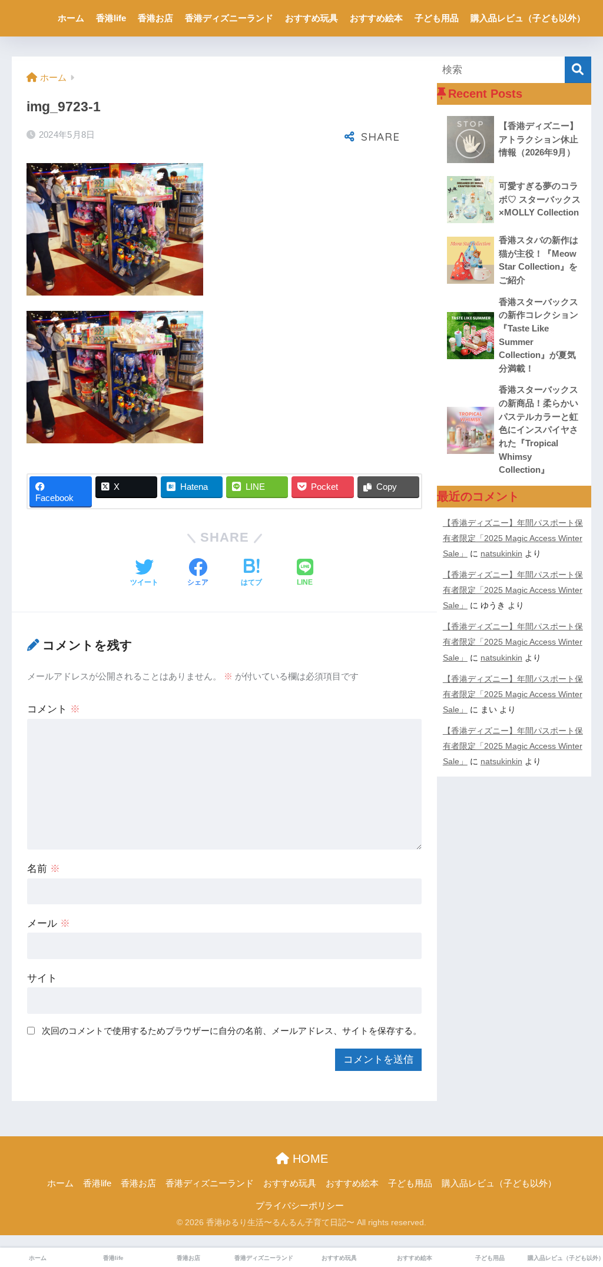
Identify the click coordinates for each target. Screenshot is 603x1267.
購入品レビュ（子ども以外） (528, 18)
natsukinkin (501, 553)
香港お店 (155, 18)
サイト (42, 978)
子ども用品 (437, 18)
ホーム (71, 18)
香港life (111, 18)
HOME (308, 1158)
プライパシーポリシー (300, 1205)
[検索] (578, 70)
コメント (53, 709)
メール (48, 923)
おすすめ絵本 (376, 18)
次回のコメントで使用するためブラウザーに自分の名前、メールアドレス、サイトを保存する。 (232, 1031)
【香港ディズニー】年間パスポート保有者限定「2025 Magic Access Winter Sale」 (513, 538)
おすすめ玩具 (311, 18)
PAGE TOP (578, 1219)
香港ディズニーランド (229, 18)
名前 (43, 868)
